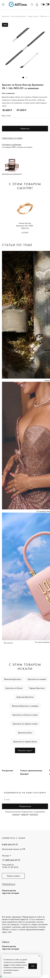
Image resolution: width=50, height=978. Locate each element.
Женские (43, 16)
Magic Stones (33, 16)
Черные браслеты (37, 688)
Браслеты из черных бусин (25, 741)
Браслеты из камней (37, 679)
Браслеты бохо (25, 732)
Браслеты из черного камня (25, 723)
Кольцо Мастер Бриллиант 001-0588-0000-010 (25, 225)
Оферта (5, 941)
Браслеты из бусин (13, 688)
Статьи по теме (17, 245)
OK (32, 966)
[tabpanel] (25, 48)
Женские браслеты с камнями (25, 705)
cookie (6, 965)
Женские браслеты (12, 679)
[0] (42, 4)
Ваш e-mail (6, 115)
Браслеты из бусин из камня (25, 714)
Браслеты (5, 16)
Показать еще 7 (25, 750)
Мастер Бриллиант (18, 16)
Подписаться (25, 806)
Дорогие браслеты (25, 697)
